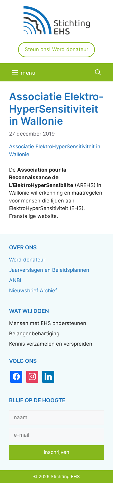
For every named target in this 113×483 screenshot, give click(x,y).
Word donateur (27, 260)
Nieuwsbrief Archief (33, 291)
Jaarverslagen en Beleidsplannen (49, 270)
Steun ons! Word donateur (56, 49)
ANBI (15, 280)
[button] (98, 72)
